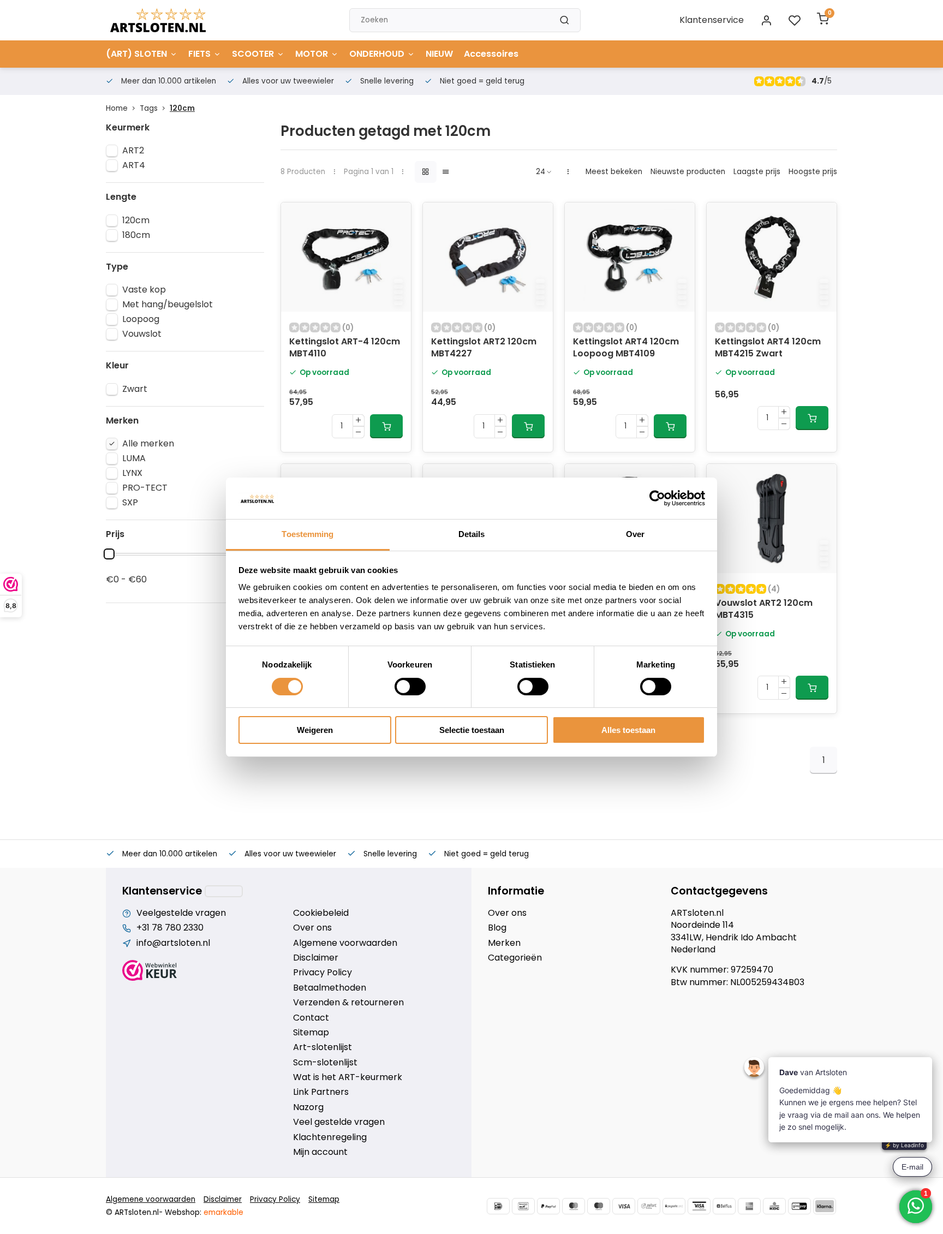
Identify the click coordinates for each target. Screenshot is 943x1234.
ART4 (133, 165)
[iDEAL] (498, 1206)
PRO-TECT (145, 488)
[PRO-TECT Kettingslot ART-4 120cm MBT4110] (346, 257)
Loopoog (140, 319)
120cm (182, 108)
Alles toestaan (628, 730)
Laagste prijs (756, 171)
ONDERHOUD (376, 53)
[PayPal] (548, 1206)
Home (117, 108)
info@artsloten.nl (173, 943)
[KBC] (774, 1206)
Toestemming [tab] (307, 534)
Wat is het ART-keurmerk (347, 1077)
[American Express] (749, 1206)
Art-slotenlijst (322, 1047)
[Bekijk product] (386, 426)
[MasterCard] (573, 1206)
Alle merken (148, 444)
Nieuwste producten (687, 171)
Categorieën (515, 958)
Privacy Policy (322, 973)
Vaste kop (144, 290)
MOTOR (311, 53)
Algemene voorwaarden (345, 943)
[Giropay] (799, 1206)
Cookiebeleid (321, 913)
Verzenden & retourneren (348, 1003)
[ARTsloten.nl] (158, 20)
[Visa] (623, 1206)
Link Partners (321, 1092)
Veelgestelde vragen (181, 913)
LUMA (134, 458)
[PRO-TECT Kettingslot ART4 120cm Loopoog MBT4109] (630, 257)
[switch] (410, 686)
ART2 (133, 151)
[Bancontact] (523, 1206)
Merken (504, 943)
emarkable (223, 1212)
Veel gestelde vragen (339, 1122)
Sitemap (311, 1033)
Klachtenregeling (330, 1137)
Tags (149, 108)
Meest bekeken (614, 171)
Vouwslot (142, 334)
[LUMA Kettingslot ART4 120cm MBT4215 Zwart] (772, 257)
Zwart (134, 389)
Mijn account (320, 1152)
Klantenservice (711, 20)
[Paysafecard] (674, 1206)
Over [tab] (635, 534)
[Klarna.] (824, 1206)
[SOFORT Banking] (648, 1206)
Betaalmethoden (329, 988)
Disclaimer (315, 958)
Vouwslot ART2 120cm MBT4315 (764, 609)
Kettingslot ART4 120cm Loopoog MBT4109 (626, 348)
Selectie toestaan (471, 730)
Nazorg (308, 1107)
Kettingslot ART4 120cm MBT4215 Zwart (768, 348)
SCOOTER (253, 53)
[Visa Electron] (699, 1206)
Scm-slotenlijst (325, 1063)
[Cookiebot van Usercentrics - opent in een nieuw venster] (657, 498)
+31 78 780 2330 (170, 928)
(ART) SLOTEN (136, 53)
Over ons (312, 928)
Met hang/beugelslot (167, 305)
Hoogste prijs (813, 171)
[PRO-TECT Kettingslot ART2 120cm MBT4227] (488, 257)
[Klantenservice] (224, 891)
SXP (130, 503)
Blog (497, 928)
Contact (311, 1018)
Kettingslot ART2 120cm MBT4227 (483, 348)
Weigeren (315, 730)
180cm (136, 235)
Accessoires (491, 53)
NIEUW (439, 53)
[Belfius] (724, 1206)
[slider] (109, 554)
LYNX (132, 473)
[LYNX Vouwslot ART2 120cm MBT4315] (772, 518)
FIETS (199, 53)
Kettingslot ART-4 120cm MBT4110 (344, 348)
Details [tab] (471, 534)
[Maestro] (598, 1206)
